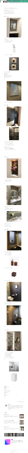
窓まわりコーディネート (6, 414)
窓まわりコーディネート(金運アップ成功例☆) (9, 420)
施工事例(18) (5, 397)
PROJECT (14, 3)
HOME (11, 3)
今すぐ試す (22, 1)
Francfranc (10, 225)
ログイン (26, 1)
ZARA (10, 224)
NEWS (17, 3)
